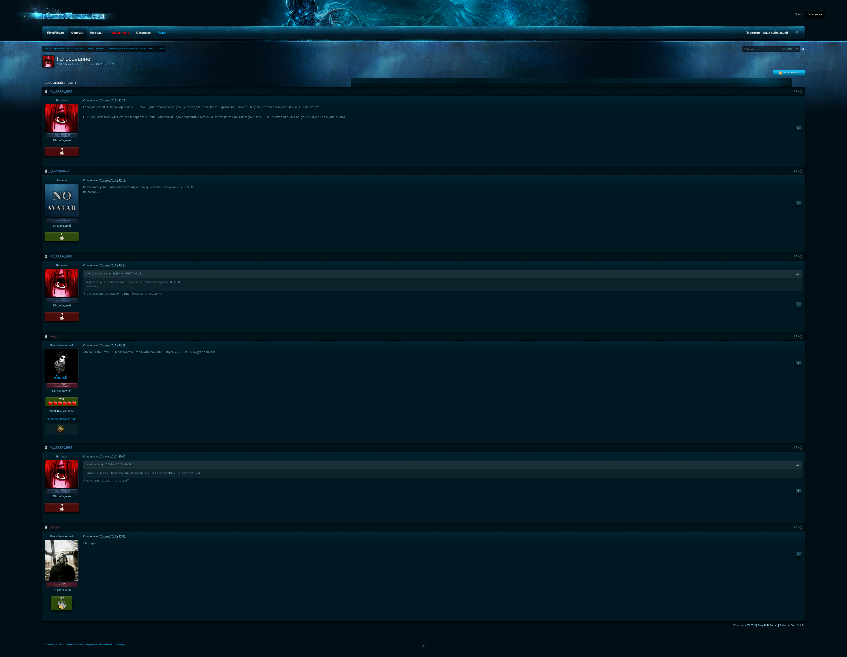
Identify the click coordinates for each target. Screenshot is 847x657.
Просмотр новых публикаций (767, 32)
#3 (796, 256)
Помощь (120, 644)
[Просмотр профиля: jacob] (62, 365)
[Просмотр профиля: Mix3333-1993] (62, 117)
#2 (796, 171)
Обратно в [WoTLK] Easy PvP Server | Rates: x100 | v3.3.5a (769, 625)
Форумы (77, 32)
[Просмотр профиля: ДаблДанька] (62, 200)
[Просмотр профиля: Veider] (62, 560)
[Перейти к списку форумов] (68, 16)
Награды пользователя (61, 418)
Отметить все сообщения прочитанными (89, 644)
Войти (798, 14)
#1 (796, 91)
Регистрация (815, 14)
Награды (96, 32)
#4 (796, 336)
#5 (796, 447)
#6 (796, 527)
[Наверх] (423, 645)
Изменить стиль (54, 644)
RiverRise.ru (55, 32)
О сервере (143, 32)
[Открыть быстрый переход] (797, 33)
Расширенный (803, 49)
